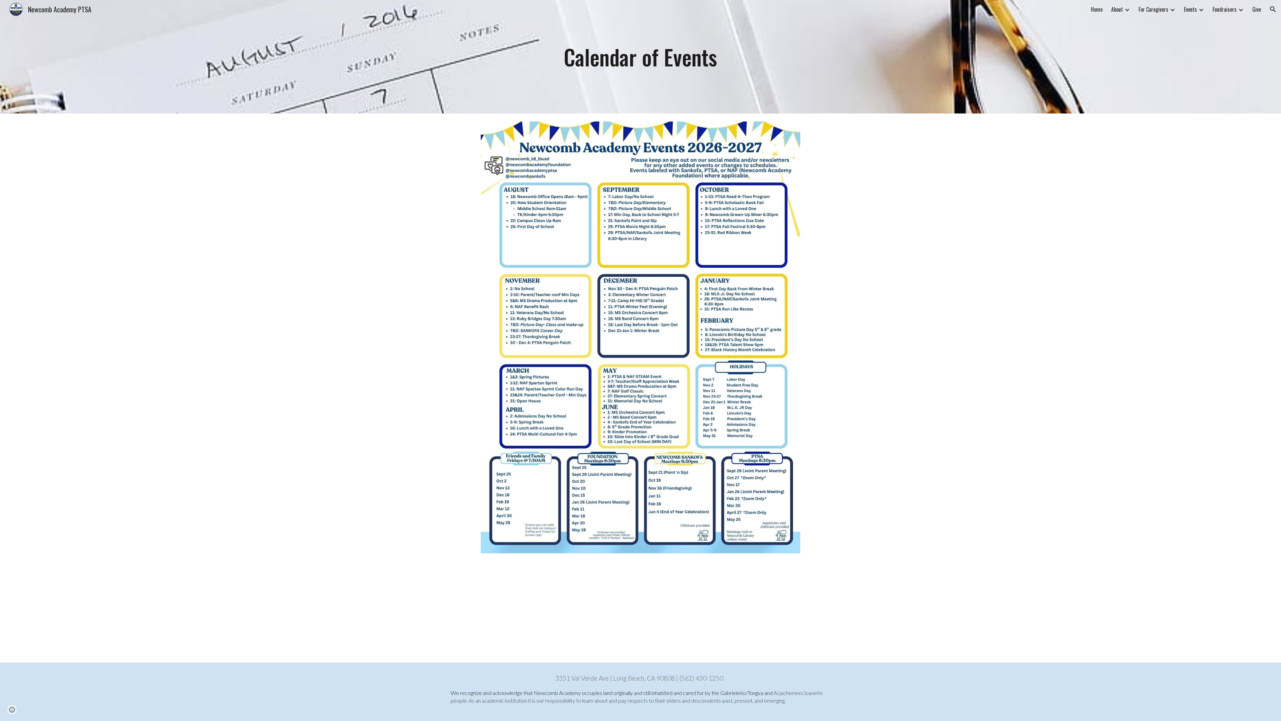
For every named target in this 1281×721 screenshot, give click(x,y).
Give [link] (1256, 9)
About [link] (1117, 9)
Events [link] (1190, 9)
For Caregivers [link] (1153, 9)
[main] (640, 56)
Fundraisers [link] (1225, 9)
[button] (1273, 9)
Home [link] (1097, 9)
